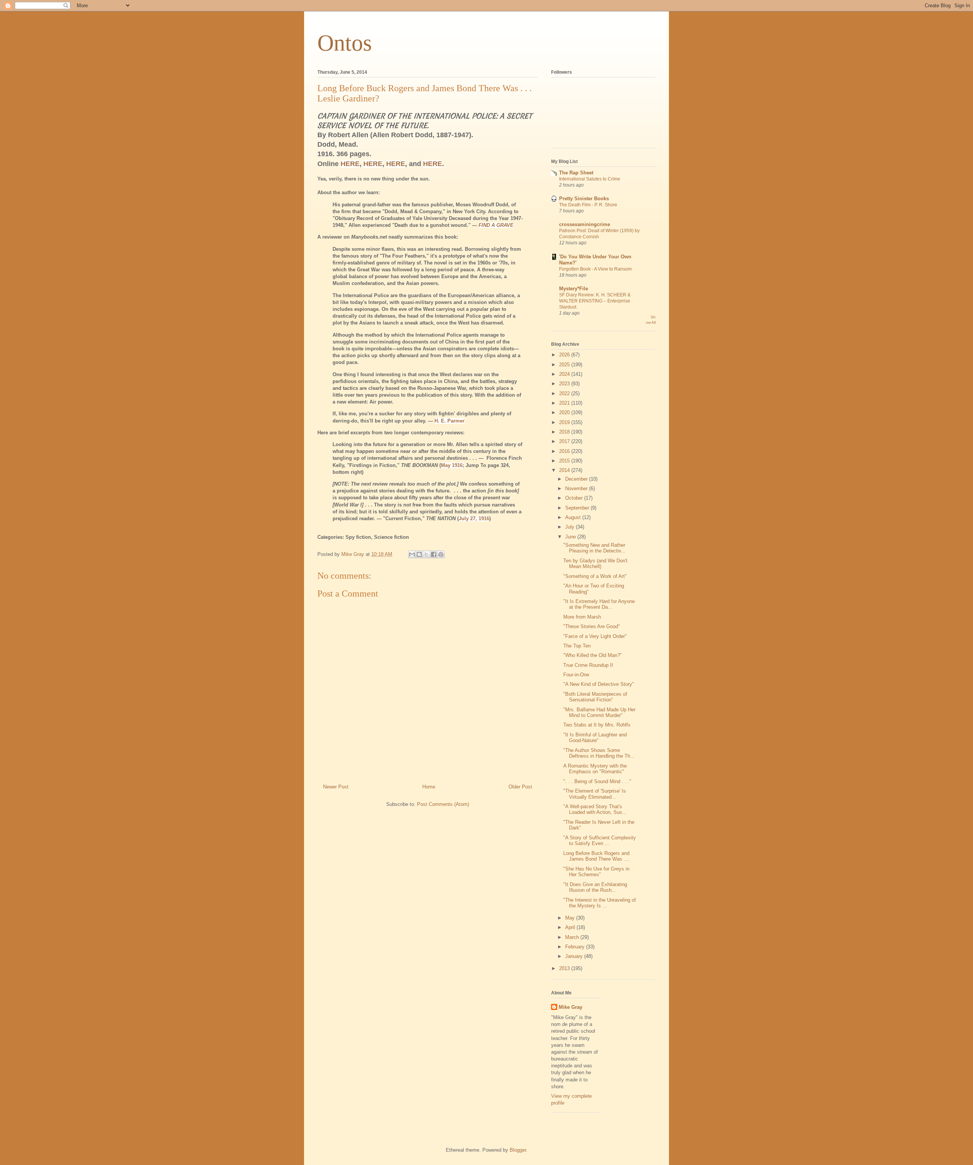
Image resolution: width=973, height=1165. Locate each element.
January (574, 956)
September (578, 508)
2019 (565, 422)
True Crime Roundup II (588, 665)
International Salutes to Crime (589, 179)
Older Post (520, 787)
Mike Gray (570, 1007)
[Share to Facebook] (433, 554)
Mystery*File (573, 288)
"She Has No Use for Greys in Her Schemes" (596, 872)
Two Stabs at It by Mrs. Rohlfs (597, 725)
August (573, 517)
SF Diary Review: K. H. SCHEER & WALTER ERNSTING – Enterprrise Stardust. (595, 301)
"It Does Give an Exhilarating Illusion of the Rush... (595, 887)
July (570, 527)
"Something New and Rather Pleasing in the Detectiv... (594, 548)
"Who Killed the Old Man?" (592, 655)
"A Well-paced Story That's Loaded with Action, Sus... (595, 809)
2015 (565, 461)
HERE (350, 164)
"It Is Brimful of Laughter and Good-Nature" (595, 738)
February (575, 947)
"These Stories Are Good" (591, 626)
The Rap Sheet (576, 173)
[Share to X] (426, 554)
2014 (565, 470)
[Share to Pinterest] (441, 554)
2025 (565, 364)
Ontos (344, 42)
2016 (565, 451)
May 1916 (452, 465)
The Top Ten (577, 646)
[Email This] (412, 554)
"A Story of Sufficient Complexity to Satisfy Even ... (599, 841)
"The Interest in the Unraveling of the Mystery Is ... (599, 903)
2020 (565, 412)
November (577, 488)
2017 (565, 441)
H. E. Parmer (449, 421)
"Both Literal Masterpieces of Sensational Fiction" (595, 697)
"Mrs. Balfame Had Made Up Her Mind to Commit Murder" (599, 713)
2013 (565, 968)
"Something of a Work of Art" (595, 576)
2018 (565, 432)
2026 (565, 355)
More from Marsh (582, 617)
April (571, 927)
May (570, 918)
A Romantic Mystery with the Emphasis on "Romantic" (595, 769)
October (574, 498)
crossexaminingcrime (584, 224)
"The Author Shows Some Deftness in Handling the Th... (599, 753)
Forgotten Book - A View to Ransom (595, 269)
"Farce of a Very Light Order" (595, 636)
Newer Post (336, 787)
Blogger (518, 1150)
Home (428, 787)
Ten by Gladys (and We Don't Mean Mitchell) (595, 564)
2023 (565, 383)
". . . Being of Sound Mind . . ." (597, 781)
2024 (565, 374)
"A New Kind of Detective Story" (598, 684)
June (571, 537)
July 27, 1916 (474, 518)
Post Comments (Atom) (443, 804)
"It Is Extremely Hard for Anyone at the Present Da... (599, 604)
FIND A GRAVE (496, 225)
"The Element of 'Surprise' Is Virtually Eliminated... (594, 794)
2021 (565, 403)
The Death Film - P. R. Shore (588, 204)
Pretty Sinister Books (584, 198)
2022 (565, 393)
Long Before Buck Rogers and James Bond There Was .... (596, 856)
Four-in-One (576, 674)
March (572, 937)
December (577, 479)
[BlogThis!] (419, 554)
